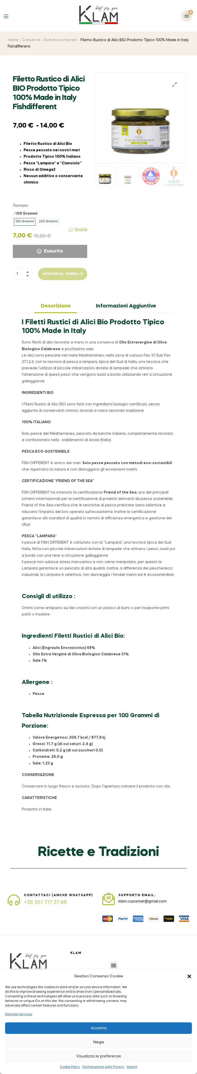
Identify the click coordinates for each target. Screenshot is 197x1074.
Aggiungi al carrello (62, 274)
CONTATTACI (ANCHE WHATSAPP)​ (58, 895)
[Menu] (10, 16)
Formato (20, 206)
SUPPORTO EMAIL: (137, 895)
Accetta (98, 1028)
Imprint (132, 1067)
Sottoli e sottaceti (60, 40)
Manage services (18, 1014)
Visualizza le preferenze (98, 1056)
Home (13, 40)
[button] (189, 976)
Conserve (31, 40)
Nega (98, 1042)
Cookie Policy (70, 1067)
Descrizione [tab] (56, 306)
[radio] (24, 222)
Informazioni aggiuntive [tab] (126, 306)
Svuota (81, 229)
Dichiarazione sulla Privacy (103, 1067)
